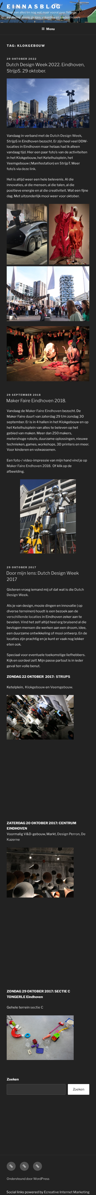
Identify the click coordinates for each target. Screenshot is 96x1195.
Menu (50, 29)
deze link (28, 169)
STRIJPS (63, 677)
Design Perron (68, 834)
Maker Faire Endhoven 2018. (29, 466)
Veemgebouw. (61, 687)
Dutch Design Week (65, 136)
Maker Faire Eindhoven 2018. (36, 400)
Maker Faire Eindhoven (44, 411)
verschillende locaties (24, 617)
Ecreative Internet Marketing (67, 1192)
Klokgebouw (35, 687)
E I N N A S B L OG (34, 6)
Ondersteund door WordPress (28, 1179)
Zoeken (13, 1079)
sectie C (36, 1007)
